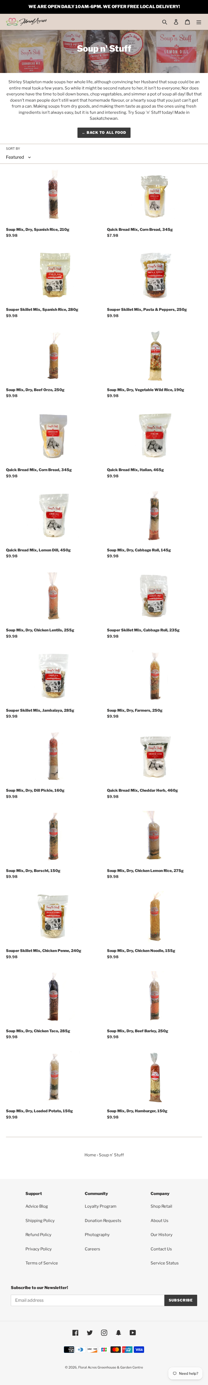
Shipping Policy (40, 1220)
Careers (92, 1249)
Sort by (13, 149)
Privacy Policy (38, 1249)
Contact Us (161, 1249)
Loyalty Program (100, 1206)
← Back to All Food (104, 132)
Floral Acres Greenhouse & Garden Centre (110, 1367)
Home (90, 1155)
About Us (159, 1220)
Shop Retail (161, 1206)
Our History (162, 1234)
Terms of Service (41, 1263)
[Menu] (198, 22)
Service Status (165, 1263)
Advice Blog (36, 1206)
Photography (97, 1234)
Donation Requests (103, 1220)
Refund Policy (38, 1234)
